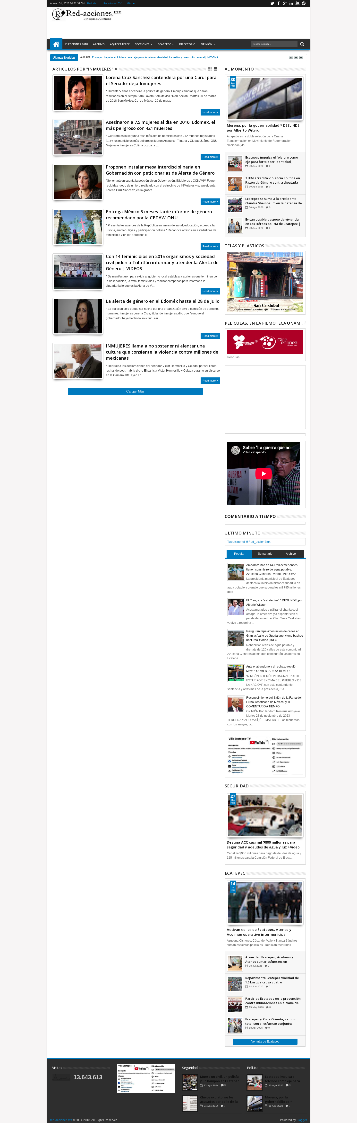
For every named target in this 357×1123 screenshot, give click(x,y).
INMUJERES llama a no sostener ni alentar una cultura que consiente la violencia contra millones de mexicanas (162, 352)
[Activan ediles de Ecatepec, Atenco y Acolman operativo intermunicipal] (265, 902)
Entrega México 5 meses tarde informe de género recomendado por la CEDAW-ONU (159, 215)
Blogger (302, 1120)
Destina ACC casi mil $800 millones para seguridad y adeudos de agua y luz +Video (263, 844)
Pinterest (304, 3)
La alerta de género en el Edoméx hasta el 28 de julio (163, 301)
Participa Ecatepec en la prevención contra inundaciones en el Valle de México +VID (273, 1000)
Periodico (92, 3)
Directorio (187, 44)
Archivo (99, 44)
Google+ (285, 3)
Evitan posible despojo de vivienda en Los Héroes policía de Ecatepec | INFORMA (272, 221)
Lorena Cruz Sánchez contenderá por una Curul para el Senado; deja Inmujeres (161, 80)
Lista (216, 69)
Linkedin (291, 3)
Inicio (56, 44)
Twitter (272, 3)
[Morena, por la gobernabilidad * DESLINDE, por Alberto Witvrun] (265, 98)
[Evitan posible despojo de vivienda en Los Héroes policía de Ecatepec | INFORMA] (235, 225)
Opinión (206, 44)
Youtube (297, 3)
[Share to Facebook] (56, 101)
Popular (239, 553)
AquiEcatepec (120, 44)
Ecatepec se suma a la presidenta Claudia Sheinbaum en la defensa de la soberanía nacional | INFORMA (273, 200)
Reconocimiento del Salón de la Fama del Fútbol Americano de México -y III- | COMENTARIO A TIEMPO (274, 702)
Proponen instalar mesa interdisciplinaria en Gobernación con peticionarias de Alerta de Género (160, 170)
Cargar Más (135, 391)
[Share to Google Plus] (66, 101)
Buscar (302, 44)
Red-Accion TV (112, 3)
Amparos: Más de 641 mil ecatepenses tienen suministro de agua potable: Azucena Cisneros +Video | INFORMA (272, 569)
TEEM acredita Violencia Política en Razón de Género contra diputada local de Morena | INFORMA (272, 180)
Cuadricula (210, 69)
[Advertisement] (215, 23)
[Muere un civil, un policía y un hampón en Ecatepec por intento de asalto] (190, 1082)
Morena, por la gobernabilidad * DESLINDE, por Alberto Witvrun (263, 127)
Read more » (210, 112)
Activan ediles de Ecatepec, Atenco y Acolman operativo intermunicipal (259, 931)
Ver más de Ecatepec (265, 1041)
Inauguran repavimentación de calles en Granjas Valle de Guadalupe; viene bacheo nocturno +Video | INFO (274, 636)
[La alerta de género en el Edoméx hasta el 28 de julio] (78, 316)
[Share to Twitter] (61, 101)
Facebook (278, 3)
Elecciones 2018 (76, 44)
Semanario (265, 553)
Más (129, 3)
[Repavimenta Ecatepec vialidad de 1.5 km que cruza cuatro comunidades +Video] (235, 984)
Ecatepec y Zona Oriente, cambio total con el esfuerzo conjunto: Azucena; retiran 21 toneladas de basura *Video (270, 1021)
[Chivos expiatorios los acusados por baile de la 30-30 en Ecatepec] (190, 1103)
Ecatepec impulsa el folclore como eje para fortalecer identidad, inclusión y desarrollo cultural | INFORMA (271, 159)
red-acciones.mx (61, 1120)
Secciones (142, 44)
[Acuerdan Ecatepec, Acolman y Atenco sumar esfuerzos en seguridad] (235, 963)
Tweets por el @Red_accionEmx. (249, 542)
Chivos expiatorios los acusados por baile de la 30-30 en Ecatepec (219, 1099)
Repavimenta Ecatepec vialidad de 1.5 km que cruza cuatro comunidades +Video (272, 980)
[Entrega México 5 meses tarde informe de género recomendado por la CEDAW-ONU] (78, 227)
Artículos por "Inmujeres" (82, 69)
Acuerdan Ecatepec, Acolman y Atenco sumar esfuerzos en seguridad (269, 959)
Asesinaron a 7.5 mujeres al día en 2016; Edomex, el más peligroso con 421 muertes (160, 125)
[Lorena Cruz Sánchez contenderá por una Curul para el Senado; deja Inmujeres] (78, 93)
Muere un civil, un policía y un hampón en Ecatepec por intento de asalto (219, 1078)
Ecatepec (164, 44)
